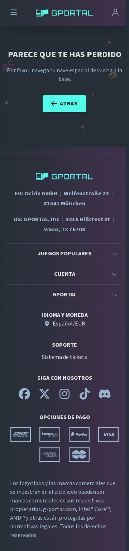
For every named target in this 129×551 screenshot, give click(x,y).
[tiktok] (84, 397)
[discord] (104, 397)
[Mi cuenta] (115, 13)
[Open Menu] (14, 13)
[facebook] (24, 397)
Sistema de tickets (64, 357)
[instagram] (64, 397)
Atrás (69, 104)
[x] (44, 397)
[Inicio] (64, 13)
